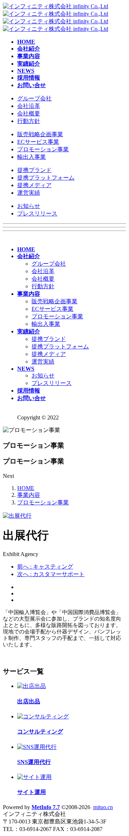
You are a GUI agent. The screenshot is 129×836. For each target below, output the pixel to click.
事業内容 (28, 495)
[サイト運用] (34, 777)
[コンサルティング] (43, 716)
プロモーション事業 (43, 502)
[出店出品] (31, 686)
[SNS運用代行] (37, 747)
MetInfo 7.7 (46, 807)
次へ (51, 574)
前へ (45, 567)
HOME (25, 488)
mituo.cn (103, 807)
